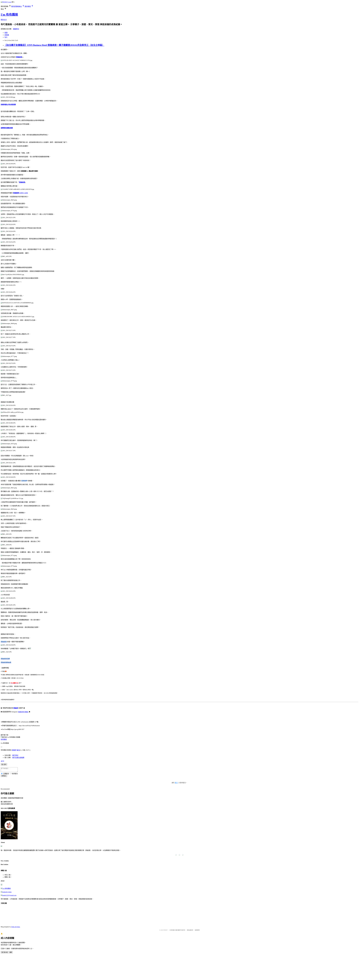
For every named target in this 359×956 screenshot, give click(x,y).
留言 (18, 750)
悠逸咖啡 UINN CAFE (20, 193)
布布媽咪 (4, 739)
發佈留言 (3, 776)
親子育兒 (15, 755)
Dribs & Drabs (15, 927)
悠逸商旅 (19, 57)
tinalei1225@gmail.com (9, 895)
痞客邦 (14, 750)
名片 (5, 37)
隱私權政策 (190, 930)
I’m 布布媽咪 (6, 888)
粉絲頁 (15, 708)
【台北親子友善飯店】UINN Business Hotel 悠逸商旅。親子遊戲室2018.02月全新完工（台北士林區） (54, 45)
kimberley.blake (23, 712)
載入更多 (3, 764)
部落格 (6, 35)
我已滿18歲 (4, 952)
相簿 (5, 32)
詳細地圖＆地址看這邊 (8, 104)
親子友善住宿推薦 (18, 757)
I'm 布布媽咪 (9, 14)
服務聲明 (197, 930)
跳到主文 (4, 19)
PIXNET (165, 930)
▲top (2, 761)
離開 (11, 952)
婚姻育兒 (16, 29)
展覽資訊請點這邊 (7, 128)
